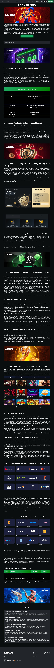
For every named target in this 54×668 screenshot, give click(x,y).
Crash (32, 377)
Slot (44, 377)
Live (20, 377)
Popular (8, 377)
